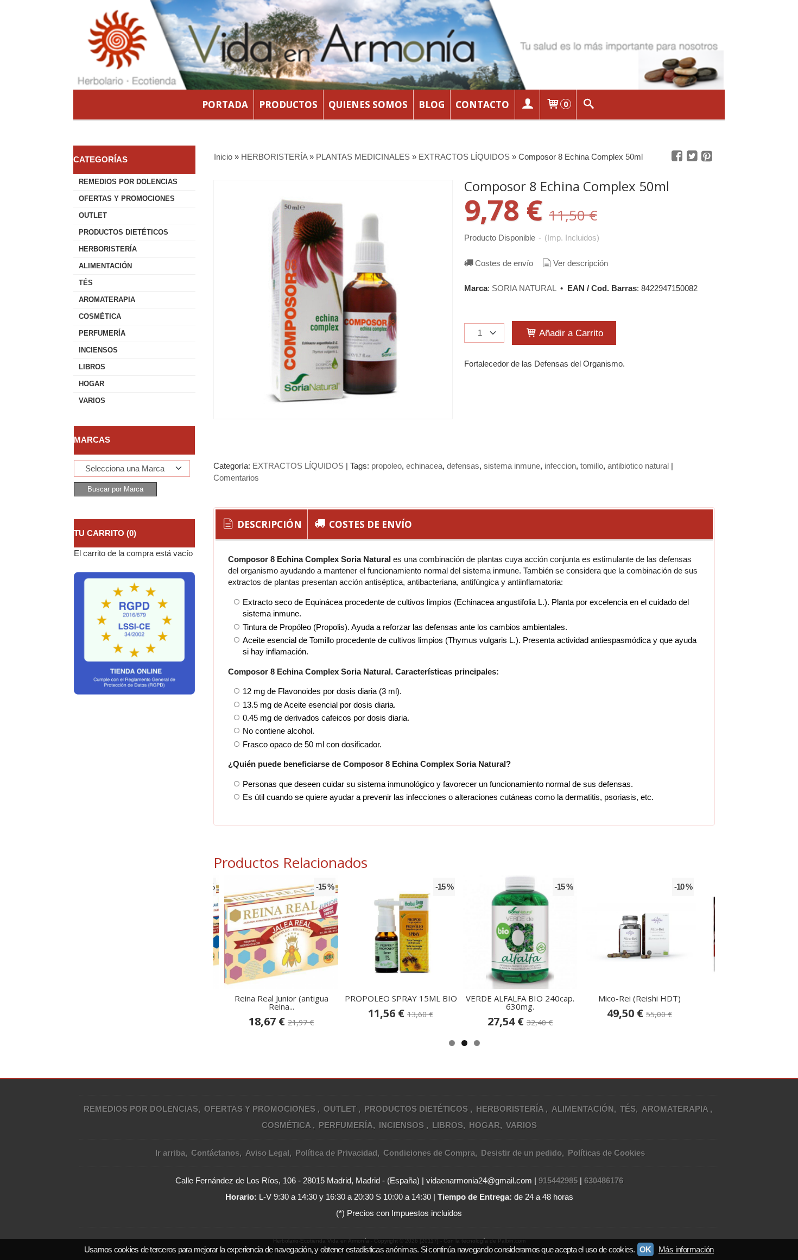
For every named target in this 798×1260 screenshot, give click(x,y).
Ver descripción (580, 263)
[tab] (261, 524)
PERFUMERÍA (102, 333)
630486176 (603, 1180)
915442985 (558, 1180)
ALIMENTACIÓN (105, 266)
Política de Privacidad (336, 1152)
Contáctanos (215, 1152)
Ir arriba (170, 1152)
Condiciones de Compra (429, 1152)
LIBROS (92, 367)
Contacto (482, 104)
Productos (288, 104)
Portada (225, 104)
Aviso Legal (267, 1152)
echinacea (424, 465)
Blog (432, 104)
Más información (686, 1249)
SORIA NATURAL (524, 288)
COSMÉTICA (100, 316)
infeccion (560, 465)
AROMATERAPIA (107, 299)
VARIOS (92, 400)
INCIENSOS (98, 350)
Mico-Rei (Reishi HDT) (639, 998)
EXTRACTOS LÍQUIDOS (299, 465)
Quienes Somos (368, 104)
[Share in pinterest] (706, 156)
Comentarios (236, 477)
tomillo (591, 465)
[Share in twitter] (692, 156)
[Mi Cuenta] (527, 104)
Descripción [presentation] (268, 524)
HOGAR (91, 384)
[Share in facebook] (677, 156)
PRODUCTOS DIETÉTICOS (123, 232)
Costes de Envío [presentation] (369, 524)
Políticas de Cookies (606, 1152)
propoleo (386, 465)
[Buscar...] (589, 104)
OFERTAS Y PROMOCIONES (127, 198)
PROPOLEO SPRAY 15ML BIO (401, 998)
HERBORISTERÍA (108, 249)
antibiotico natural (638, 465)
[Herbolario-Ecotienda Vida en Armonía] (399, 45)
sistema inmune (512, 465)
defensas (463, 465)
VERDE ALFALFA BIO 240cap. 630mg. (520, 1002)
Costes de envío (504, 263)
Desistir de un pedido (521, 1152)
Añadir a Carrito (570, 332)
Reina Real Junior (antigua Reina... (281, 1002)
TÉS (86, 283)
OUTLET (93, 215)
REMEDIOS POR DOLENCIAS (128, 182)
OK (645, 1249)
